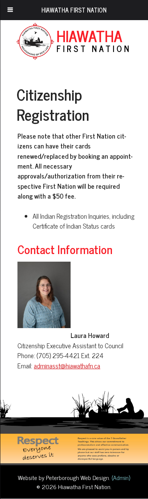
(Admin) (120, 477)
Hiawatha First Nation (74, 10)
